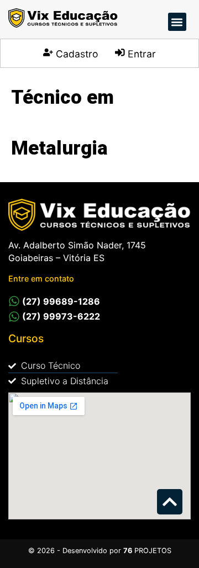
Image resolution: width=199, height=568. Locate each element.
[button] (177, 22)
